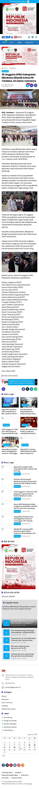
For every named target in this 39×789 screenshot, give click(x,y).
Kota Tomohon (7, 703)
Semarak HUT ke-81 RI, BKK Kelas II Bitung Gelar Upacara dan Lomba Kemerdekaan (23, 639)
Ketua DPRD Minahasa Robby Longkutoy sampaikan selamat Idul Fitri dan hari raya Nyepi (28, 432)
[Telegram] (31, 389)
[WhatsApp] (35, 389)
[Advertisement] (19, 769)
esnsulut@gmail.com (13, 687)
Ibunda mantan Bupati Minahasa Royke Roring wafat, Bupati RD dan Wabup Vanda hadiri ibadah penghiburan (28, 412)
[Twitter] (27, 389)
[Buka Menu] (32, 37)
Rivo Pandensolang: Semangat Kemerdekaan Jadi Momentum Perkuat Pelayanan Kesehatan (22, 632)
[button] (29, 37)
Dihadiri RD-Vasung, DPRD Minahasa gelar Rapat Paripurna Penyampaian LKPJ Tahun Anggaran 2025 (28, 451)
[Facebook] (23, 389)
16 (34, 745)
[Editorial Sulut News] (12, 37)
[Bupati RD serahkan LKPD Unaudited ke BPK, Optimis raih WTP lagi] (10, 402)
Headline (5, 706)
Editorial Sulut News (8, 709)
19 (14, 747)
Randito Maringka (10, 724)
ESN (3, 84)
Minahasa (5, 71)
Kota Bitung (8, 717)
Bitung (4, 696)
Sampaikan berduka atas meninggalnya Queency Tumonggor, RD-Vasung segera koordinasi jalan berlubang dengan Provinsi (10, 451)
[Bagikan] (35, 85)
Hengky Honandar (10, 721)
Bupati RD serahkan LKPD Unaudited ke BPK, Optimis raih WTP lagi (10, 412)
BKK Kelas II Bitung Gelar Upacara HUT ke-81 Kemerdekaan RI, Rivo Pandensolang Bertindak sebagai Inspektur (20, 647)
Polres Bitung (8, 730)
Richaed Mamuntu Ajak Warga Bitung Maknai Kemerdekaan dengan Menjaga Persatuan (22, 655)
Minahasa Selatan (10, 727)
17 (4, 747)
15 (29, 745)
